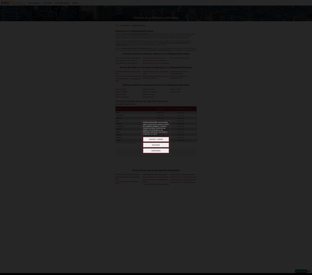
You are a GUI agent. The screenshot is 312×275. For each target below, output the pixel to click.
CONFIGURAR (156, 151)
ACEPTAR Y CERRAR (156, 139)
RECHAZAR (156, 145)
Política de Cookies (162, 134)
